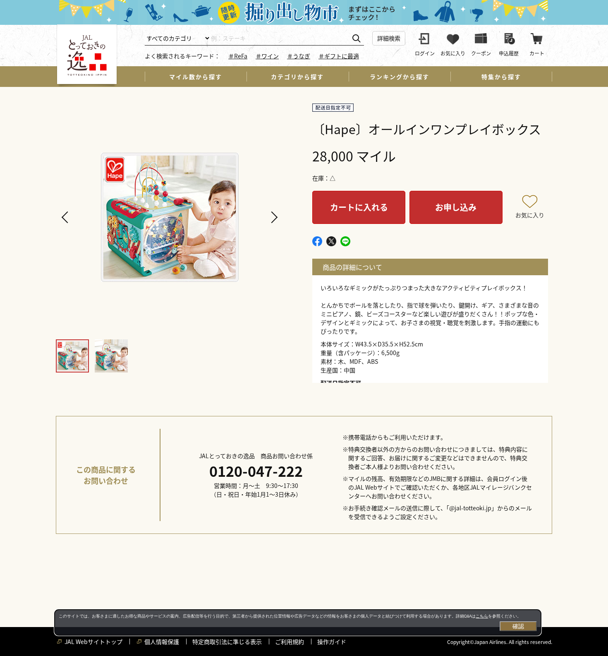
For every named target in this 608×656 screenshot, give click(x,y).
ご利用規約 (289, 641)
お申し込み (455, 207)
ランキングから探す (399, 76)
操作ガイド (331, 641)
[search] (356, 38)
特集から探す (501, 76)
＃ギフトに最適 (338, 56)
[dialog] (298, 622)
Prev (66, 217)
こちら (482, 616)
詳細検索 (388, 38)
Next (273, 217)
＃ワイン (267, 56)
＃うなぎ (298, 56)
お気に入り (529, 215)
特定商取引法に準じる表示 (227, 641)
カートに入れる (359, 207)
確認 (518, 626)
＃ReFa (237, 56)
